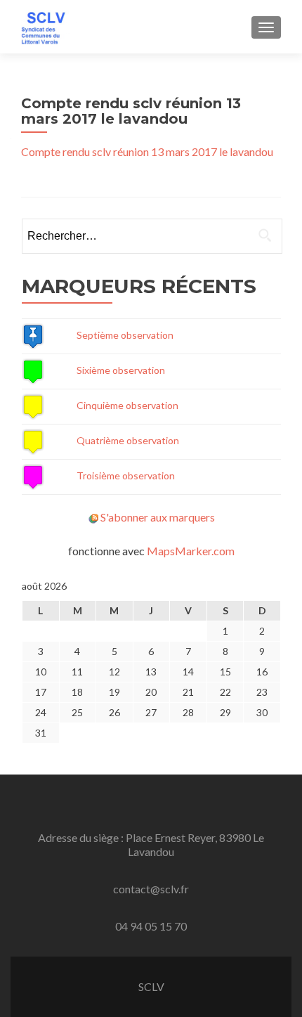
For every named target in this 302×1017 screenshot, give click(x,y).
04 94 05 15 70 (151, 926)
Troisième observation (126, 475)
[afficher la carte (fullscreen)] (33, 335)
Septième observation (125, 335)
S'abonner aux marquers (157, 517)
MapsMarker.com (191, 550)
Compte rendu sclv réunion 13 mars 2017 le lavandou (147, 151)
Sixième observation (121, 370)
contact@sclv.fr (151, 888)
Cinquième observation (127, 405)
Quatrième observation (128, 440)
